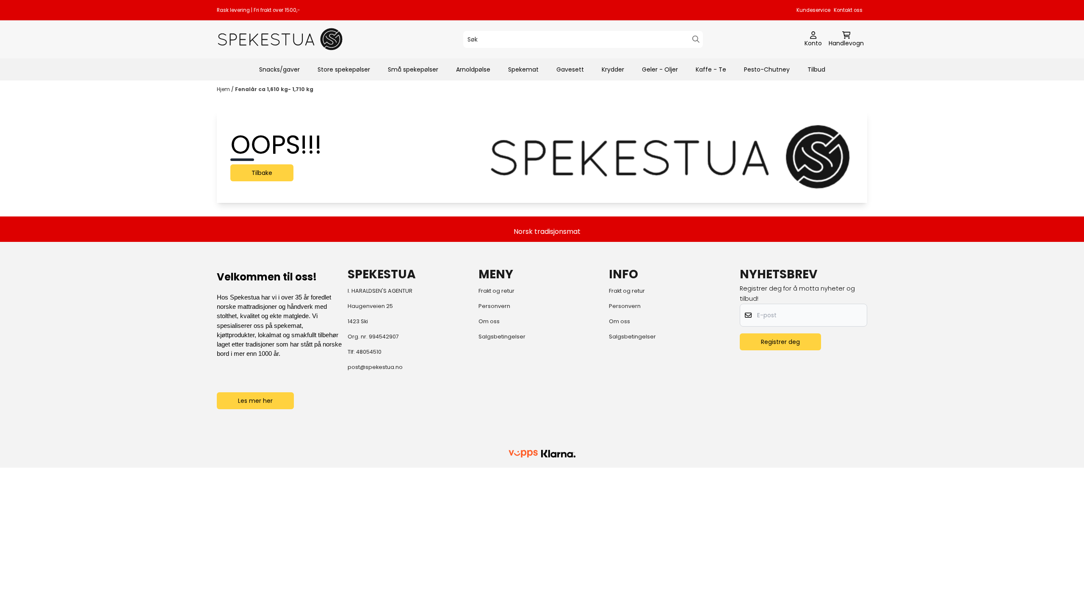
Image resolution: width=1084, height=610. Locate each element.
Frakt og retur (496, 290)
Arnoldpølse (473, 69)
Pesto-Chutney (767, 69)
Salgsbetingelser (501, 336)
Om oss (489, 321)
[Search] (696, 39)
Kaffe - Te (711, 69)
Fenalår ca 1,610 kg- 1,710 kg (274, 89)
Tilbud (816, 69)
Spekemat (523, 69)
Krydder (613, 69)
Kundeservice (813, 10)
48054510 (369, 351)
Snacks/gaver (279, 69)
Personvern (494, 306)
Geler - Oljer (660, 69)
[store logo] (280, 39)
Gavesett (570, 69)
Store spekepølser (344, 69)
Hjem (224, 89)
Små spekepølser (413, 69)
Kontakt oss (848, 10)
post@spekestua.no (375, 367)
